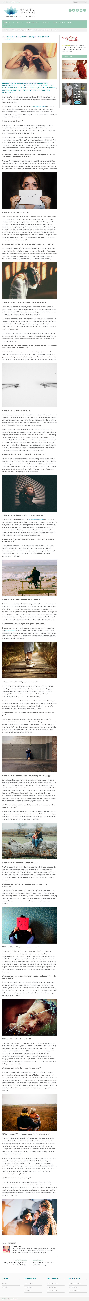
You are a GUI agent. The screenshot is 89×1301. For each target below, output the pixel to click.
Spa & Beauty (7, 22)
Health (19, 22)
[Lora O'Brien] (6, 1252)
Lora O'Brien (16, 1246)
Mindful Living (58, 22)
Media (70, 22)
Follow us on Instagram (74, 1290)
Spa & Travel (7, 26)
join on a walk (10, 630)
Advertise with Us (10, 2)
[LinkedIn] (81, 10)
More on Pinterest (73, 1287)
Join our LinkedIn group (52, 1283)
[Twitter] (73, 10)
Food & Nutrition (31, 22)
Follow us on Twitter (51, 1287)
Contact (18, 2)
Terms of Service (28, 1287)
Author (4, 1243)
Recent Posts (12, 1243)
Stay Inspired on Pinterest (75, 1283)
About (3, 2)
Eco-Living (45, 22)
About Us (4, 1283)
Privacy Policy (27, 1290)
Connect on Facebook (52, 1290)
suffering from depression (39, 106)
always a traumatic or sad (36, 519)
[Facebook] (70, 10)
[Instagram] (84, 10)
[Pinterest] (77, 10)
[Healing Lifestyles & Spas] (19, 11)
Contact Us (4, 1287)
